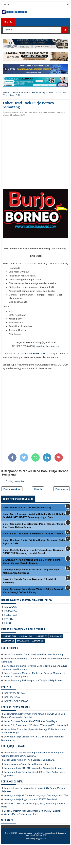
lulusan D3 (61, 112)
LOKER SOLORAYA (14, 693)
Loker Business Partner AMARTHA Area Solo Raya (30, 721)
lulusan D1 (41, 636)
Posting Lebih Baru (11, 489)
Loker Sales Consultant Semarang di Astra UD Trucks (33, 533)
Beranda (38, 489)
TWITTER (9, 618)
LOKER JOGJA (12, 697)
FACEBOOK (10, 606)
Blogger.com (41, 839)
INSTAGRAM (11, 610)
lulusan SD (37, 641)
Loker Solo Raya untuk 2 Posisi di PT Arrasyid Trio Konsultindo (36, 725)
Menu (9, 21)
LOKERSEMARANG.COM (31, 353)
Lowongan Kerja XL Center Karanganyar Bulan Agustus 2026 (36, 795)
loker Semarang (49, 112)
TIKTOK (8, 623)
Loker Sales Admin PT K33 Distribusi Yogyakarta (29, 759)
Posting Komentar (14, 481)
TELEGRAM (10, 615)
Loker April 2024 (35, 112)
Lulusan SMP (26, 636)
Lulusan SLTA (19, 115)
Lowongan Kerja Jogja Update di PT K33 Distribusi (30, 799)
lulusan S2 (23, 641)
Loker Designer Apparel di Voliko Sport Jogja (27, 764)
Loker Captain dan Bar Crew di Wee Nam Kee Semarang (34, 654)
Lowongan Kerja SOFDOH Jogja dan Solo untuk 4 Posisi (33, 768)
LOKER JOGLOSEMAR (16, 701)
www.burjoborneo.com (47, 346)
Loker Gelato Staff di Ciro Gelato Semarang (27, 507)
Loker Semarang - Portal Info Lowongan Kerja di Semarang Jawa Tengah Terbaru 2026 (42, 834)
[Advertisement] (35, 153)
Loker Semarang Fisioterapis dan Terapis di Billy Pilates (33, 680)
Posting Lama (61, 489)
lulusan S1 (7, 115)
